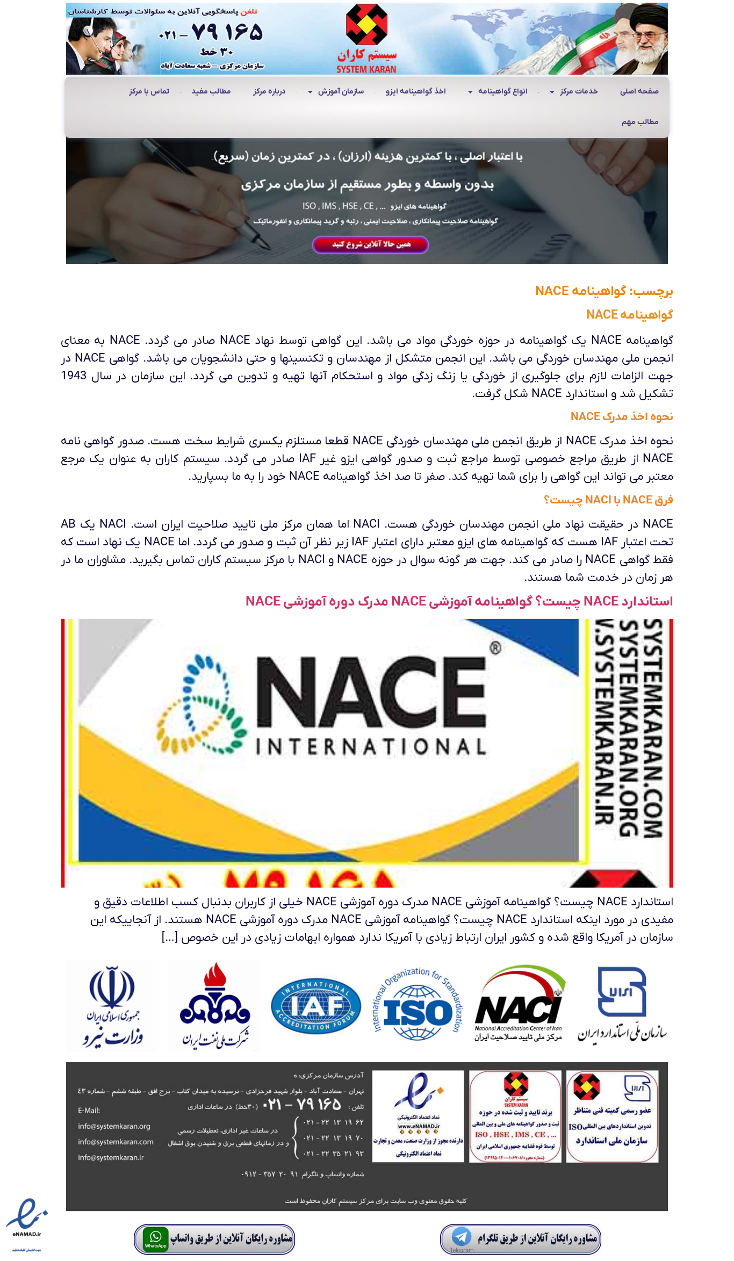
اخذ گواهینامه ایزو (416, 92)
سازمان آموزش (341, 92)
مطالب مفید (211, 92)
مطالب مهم (640, 122)
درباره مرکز (269, 92)
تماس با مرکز (149, 92)
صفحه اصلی (639, 92)
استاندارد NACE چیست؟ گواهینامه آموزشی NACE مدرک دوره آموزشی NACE (459, 602)
